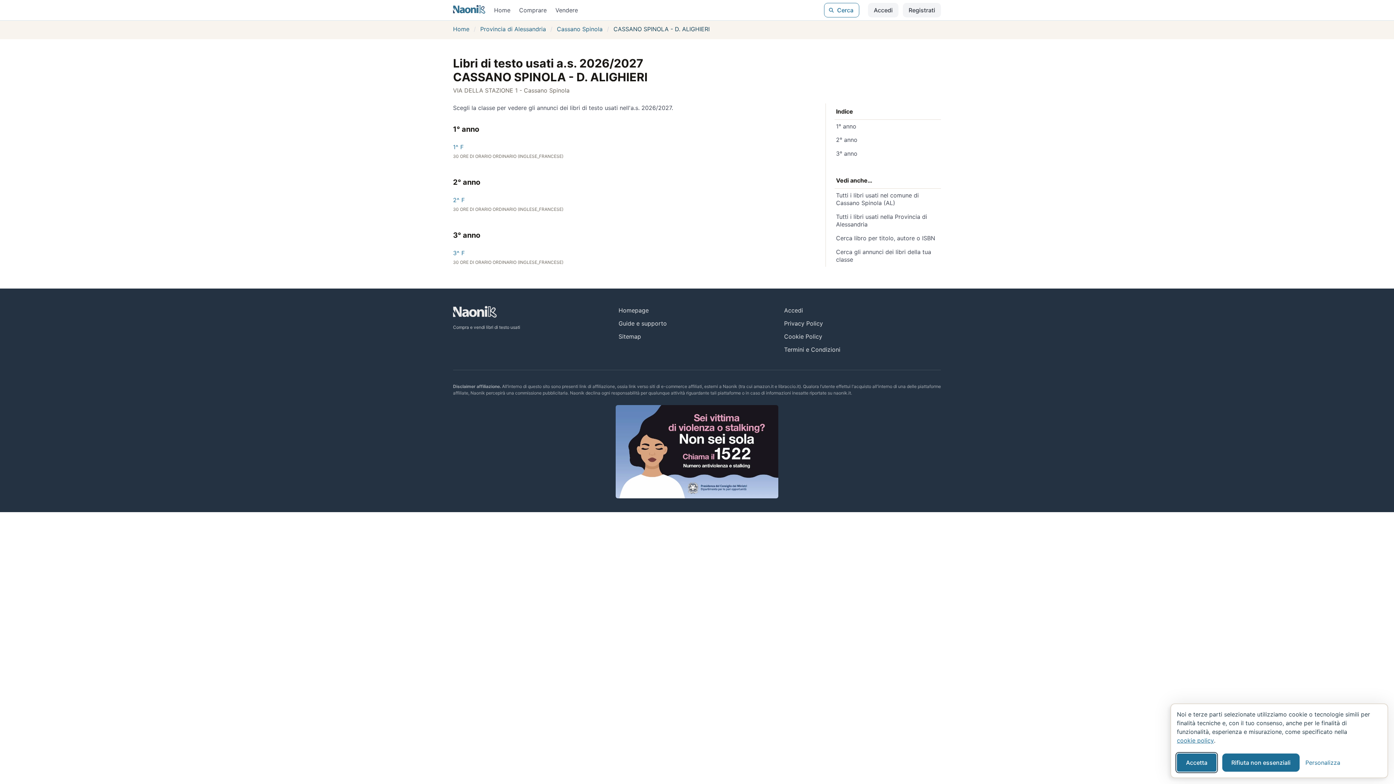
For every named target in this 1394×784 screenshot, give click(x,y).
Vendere (566, 10)
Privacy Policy (803, 323)
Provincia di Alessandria (513, 29)
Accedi (883, 10)
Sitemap (630, 336)
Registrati (922, 10)
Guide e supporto (643, 323)
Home (502, 10)
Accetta (1196, 762)
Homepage (634, 310)
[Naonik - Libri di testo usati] (469, 10)
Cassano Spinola (580, 29)
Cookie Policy (803, 336)
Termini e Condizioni (812, 349)
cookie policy (1195, 740)
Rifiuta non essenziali (1261, 762)
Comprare (533, 10)
